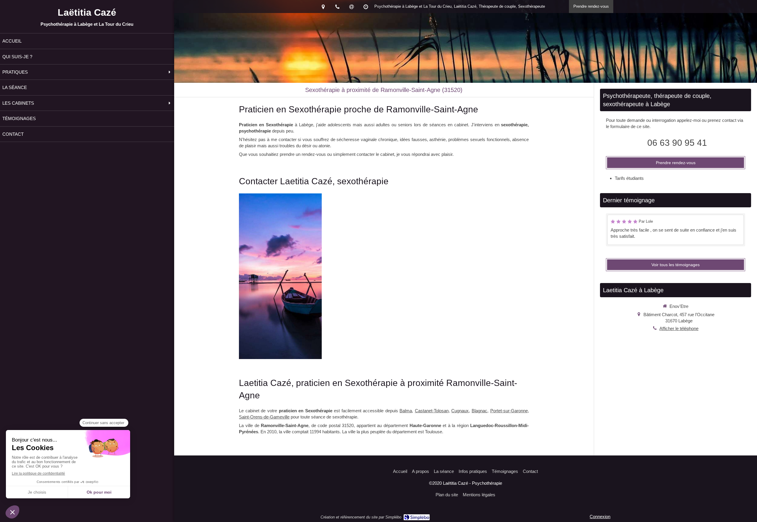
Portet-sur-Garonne (509, 410)
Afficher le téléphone (678, 328)
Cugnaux (460, 410)
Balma (405, 410)
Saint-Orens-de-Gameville (264, 416)
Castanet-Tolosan (432, 410)
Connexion (600, 516)
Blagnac (479, 410)
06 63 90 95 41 (677, 143)
